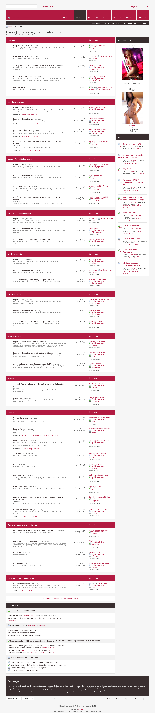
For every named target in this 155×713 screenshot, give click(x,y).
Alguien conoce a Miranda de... (99, 453)
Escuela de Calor (27, 435)
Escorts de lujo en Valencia (98, 239)
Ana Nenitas (93, 218)
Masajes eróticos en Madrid (98, 197)
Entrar (146, 6)
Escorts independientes (23, 228)
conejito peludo (94, 310)
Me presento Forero (21, 56)
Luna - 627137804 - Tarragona (131, 250)
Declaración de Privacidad (116, 699)
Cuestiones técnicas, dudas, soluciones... (23, 578)
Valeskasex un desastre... (97, 341)
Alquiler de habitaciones (52, 435)
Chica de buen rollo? (131, 238)
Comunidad (115, 23)
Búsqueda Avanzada (46, 6)
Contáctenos (58, 699)
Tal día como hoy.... (95, 541)
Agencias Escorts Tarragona (30, 136)
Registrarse (135, 6)
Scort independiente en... (97, 353)
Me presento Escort (21, 45)
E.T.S (15, 464)
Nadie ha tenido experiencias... (99, 475)
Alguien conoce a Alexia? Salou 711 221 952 (133, 156)
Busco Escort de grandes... (98, 279)
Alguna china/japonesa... (97, 119)
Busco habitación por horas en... (100, 429)
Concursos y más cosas (23, 76)
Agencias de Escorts (21, 130)
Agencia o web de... (95, 364)
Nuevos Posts (97, 23)
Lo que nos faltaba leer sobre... (99, 563)
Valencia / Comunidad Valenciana (21, 213)
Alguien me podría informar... (99, 186)
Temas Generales (20, 418)
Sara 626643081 (94, 228)
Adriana (132, 125)
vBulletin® (82, 709)
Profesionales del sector (29, 516)
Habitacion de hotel (95, 486)
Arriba (146, 699)
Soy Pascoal (93, 56)
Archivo (102, 699)
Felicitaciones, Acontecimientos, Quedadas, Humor (34, 530)
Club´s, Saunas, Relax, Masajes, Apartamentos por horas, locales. (37, 142)
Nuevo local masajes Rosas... (98, 141)
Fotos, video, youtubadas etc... (26, 541)
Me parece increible (95, 464)
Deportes (17, 552)
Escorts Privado (38, 435)
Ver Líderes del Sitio (71, 599)
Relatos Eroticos (20, 486)
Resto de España (14, 336)
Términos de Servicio (135, 699)
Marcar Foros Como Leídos (52, 599)
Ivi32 (131, 146)
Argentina (17, 398)
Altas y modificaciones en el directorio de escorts (34, 65)
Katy (53, 652)
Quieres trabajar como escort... (99, 509)
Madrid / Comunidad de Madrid (20, 159)
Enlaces (143, 23)
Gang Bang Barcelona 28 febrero (100, 497)
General (11, 412)
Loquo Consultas (20, 440)
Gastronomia (19, 563)
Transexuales (19, 453)
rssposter (133, 187)
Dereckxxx (12, 621)
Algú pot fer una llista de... (98, 107)
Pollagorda (133, 241)
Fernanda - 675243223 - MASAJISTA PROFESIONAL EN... (133, 182)
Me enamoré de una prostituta (99, 418)
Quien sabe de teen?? (132, 144)
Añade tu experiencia (132, 83)
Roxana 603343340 (131, 225)
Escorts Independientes (23, 119)
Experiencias (18, 107)
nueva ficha (103, 583)
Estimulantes (19, 475)
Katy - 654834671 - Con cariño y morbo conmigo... (134, 198)
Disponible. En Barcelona (40, 652)
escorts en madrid (120, 690)
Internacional (13, 378)
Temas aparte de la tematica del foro (22, 525)
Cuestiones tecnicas (21, 583)
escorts (134, 690)
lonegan (133, 160)
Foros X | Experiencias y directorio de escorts (81, 699)
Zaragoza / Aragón (15, 294)
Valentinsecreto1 (135, 215)
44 (23, 650)
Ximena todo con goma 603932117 (101, 299)
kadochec (133, 255)
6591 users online (29, 615)
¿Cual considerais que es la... (98, 130)
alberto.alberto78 (47, 647)
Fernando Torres (94, 552)
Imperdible (12, 40)
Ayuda (106, 23)
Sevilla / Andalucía (15, 254)
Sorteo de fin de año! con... (98, 76)
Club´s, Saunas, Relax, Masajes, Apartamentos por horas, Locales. (37, 198)
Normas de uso (19, 87)
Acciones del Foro (129, 23)
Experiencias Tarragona (29, 114)
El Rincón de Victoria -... (97, 321)
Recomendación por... (96, 175)
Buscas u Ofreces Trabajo (24, 509)
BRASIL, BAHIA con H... (96, 384)
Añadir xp (132, 131)
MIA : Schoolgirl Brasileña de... (99, 164)
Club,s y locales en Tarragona (31, 150)
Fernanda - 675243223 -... (97, 65)
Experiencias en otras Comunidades (28, 341)
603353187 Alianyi (95, 259)
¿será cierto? (93, 270)
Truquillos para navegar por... (99, 440)
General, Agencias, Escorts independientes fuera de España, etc (38, 385)
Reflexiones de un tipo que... (98, 530)
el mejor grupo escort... (97, 398)
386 (33, 650)
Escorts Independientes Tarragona (33, 124)
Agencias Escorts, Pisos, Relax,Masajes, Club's (32, 239)
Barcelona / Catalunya (16, 102)
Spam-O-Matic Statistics (36, 625)
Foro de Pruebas (27, 590)
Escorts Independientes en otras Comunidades (33, 353)
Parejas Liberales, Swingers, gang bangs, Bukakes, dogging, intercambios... (38, 498)
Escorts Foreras (19, 429)
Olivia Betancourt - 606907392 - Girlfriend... (133, 264)
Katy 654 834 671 (100, 45)
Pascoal (132, 171)
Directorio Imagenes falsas (30, 449)
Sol (132, 81)
